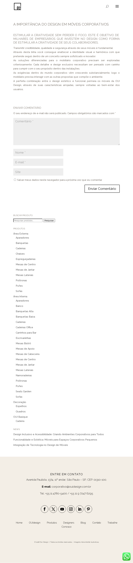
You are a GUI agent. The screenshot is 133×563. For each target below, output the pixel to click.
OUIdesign (35, 522)
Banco (19, 306)
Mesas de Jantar (25, 269)
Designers (68, 522)
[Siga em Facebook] (44, 509)
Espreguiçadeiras (26, 259)
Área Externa (20, 233)
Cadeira (20, 421)
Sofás (19, 291)
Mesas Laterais (24, 275)
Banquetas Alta (24, 311)
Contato (96, 522)
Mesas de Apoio (25, 348)
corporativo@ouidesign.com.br (71, 486)
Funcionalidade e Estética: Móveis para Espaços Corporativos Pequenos (55, 439)
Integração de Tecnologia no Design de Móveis (40, 445)
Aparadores (22, 237)
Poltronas (21, 280)
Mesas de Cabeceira (27, 354)
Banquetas (22, 243)
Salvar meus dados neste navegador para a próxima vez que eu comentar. (59, 179)
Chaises (20, 253)
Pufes (19, 285)
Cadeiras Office (24, 327)
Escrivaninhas (23, 338)
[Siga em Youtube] (62, 509)
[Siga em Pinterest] (88, 509)
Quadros (21, 411)
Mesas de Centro (26, 264)
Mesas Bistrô (23, 343)
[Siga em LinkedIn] (79, 509)
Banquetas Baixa (25, 316)
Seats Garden (23, 391)
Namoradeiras (24, 375)
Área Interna (20, 296)
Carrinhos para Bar (26, 332)
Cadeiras (21, 248)
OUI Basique (20, 416)
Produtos (52, 522)
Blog (83, 522)
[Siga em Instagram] (71, 509)
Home (19, 522)
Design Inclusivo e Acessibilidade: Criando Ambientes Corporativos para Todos (58, 434)
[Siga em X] (53, 509)
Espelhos (21, 406)
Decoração (19, 402)
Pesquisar (49, 220)
